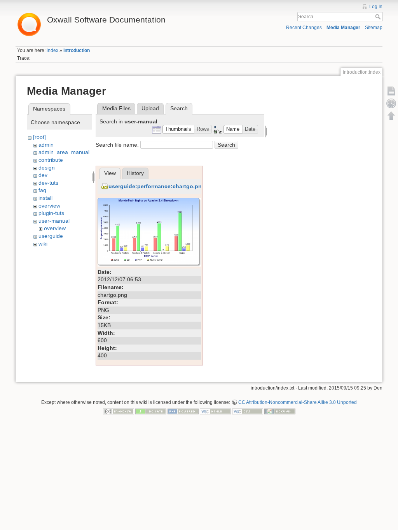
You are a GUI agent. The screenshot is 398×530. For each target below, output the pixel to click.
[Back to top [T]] (391, 115)
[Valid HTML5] (215, 411)
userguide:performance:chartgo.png (156, 186)
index (52, 50)
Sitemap (373, 27)
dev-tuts (48, 183)
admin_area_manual (63, 152)
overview (49, 206)
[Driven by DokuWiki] (279, 411)
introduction (76, 50)
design (46, 168)
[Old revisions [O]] (391, 103)
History (135, 173)
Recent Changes (304, 27)
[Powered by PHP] (183, 411)
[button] (178, 129)
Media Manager (343, 27)
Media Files (116, 108)
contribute (50, 160)
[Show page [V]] (391, 91)
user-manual (54, 221)
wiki (42, 244)
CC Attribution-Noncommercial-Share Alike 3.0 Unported (297, 402)
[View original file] (149, 232)
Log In (375, 6)
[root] (39, 137)
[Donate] (150, 411)
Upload (150, 108)
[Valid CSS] (247, 411)
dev (42, 175)
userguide (50, 236)
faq (42, 190)
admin (46, 145)
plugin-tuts (51, 213)
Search (378, 16)
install (45, 198)
